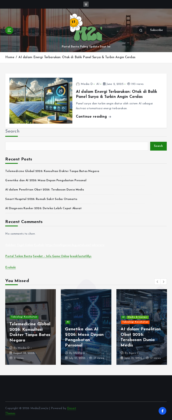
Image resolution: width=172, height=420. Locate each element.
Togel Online (25, 245)
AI (97, 84)
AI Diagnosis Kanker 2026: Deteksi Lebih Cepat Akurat (43, 208)
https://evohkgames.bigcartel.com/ (68, 245)
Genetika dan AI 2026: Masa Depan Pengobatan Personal (45, 180)
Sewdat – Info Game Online (51, 256)
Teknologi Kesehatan (24, 317)
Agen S (133, 353)
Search (12, 131)
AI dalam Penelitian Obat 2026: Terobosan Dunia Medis (44, 189)
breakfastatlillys (80, 256)
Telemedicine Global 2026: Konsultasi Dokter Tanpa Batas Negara (52, 171)
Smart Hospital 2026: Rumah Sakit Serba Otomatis (41, 199)
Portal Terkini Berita (18, 256)
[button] (157, 281)
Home (9, 57)
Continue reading (92, 116)
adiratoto (98, 245)
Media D (87, 84)
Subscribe (156, 30)
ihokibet (10, 245)
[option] (30, 327)
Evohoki (39, 245)
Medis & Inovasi (137, 317)
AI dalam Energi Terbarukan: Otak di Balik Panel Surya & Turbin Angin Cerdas (76, 57)
